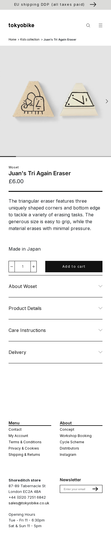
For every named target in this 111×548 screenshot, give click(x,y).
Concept (67, 429)
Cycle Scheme (72, 442)
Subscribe (95, 489)
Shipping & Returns (24, 454)
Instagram (68, 454)
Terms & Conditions (25, 442)
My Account (18, 436)
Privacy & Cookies (24, 448)
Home (12, 39)
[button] (107, 101)
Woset (14, 167)
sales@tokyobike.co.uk (29, 503)
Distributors (69, 448)
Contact (15, 429)
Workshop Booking (76, 436)
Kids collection (30, 39)
